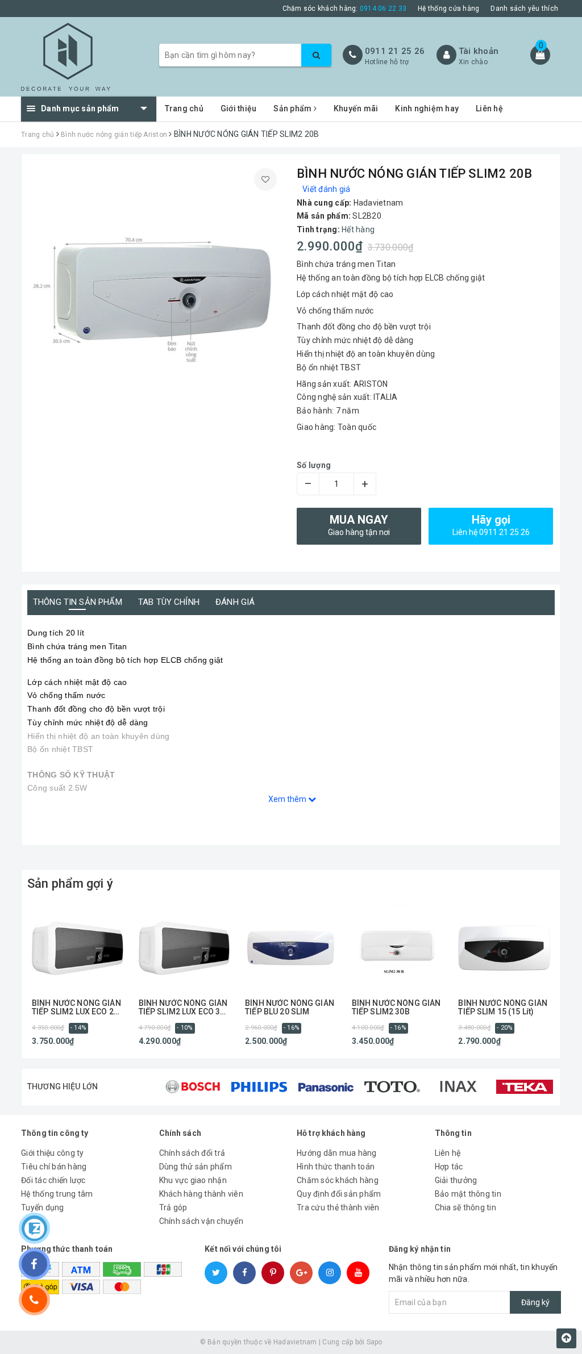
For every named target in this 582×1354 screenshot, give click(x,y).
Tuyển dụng (42, 1207)
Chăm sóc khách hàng (338, 1180)
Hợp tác (449, 1166)
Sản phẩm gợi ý (70, 883)
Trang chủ (184, 108)
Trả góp (173, 1207)
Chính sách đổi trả (192, 1152)
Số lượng (314, 465)
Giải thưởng (456, 1180)
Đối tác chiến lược (53, 1180)
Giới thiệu (239, 108)
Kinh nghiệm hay (427, 108)
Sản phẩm (293, 108)
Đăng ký (535, 1302)
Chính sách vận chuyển (201, 1221)
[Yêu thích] (265, 179)
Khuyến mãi (356, 108)
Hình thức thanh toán (336, 1166)
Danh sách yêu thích (524, 8)
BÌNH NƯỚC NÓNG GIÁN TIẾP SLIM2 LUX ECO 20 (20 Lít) (76, 1008)
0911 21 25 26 (395, 51)
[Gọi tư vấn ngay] (34, 1299)
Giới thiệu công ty (52, 1152)
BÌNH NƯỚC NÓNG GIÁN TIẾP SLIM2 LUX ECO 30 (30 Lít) (183, 1008)
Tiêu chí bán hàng (53, 1166)
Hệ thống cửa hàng (448, 8)
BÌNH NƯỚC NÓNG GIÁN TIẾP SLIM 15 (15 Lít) (502, 1007)
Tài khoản (478, 51)
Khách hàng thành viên (201, 1193)
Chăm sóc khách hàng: (344, 8)
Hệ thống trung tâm (57, 1193)
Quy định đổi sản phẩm (339, 1193)
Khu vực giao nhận (193, 1180)
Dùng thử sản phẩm (195, 1166)
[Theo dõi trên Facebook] (34, 1264)
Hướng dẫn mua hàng (337, 1152)
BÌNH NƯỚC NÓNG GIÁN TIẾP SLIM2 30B (396, 1007)
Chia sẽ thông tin (465, 1207)
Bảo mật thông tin (468, 1193)
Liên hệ (489, 108)
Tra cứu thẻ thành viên (338, 1207)
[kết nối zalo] (34, 1228)
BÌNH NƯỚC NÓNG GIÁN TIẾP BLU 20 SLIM (289, 1007)
